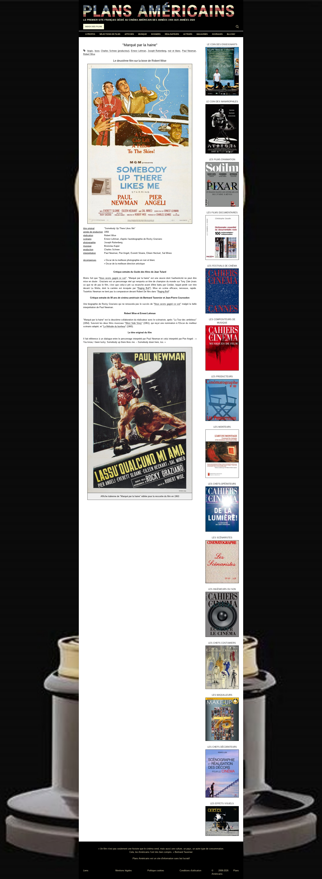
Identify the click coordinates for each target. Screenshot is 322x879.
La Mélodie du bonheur (114, 326)
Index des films (93, 27)
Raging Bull (143, 288)
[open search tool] (237, 26)
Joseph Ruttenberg (157, 51)
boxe (97, 51)
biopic (90, 51)
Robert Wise (89, 54)
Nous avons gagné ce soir (112, 278)
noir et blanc (174, 51)
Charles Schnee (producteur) (115, 51)
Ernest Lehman (138, 51)
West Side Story (133, 323)
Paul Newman (189, 51)
